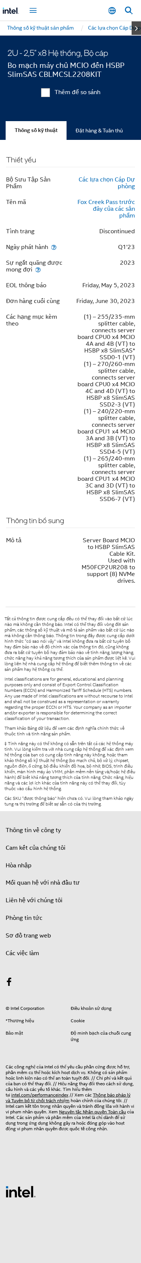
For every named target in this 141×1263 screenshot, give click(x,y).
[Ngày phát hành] (54, 247)
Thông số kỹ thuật (36, 130)
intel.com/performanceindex (39, 1095)
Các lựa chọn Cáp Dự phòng (107, 183)
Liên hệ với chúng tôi (34, 900)
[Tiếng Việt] (112, 10)
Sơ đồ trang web (28, 935)
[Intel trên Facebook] (9, 983)
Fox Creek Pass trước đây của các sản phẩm (106, 208)
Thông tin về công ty (33, 830)
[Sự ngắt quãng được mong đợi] (38, 269)
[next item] (136, 28)
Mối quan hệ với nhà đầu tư (43, 882)
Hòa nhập (19, 865)
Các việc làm (22, 953)
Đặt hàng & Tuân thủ (99, 130)
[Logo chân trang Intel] (21, 1191)
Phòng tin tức (24, 918)
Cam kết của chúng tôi (35, 848)
